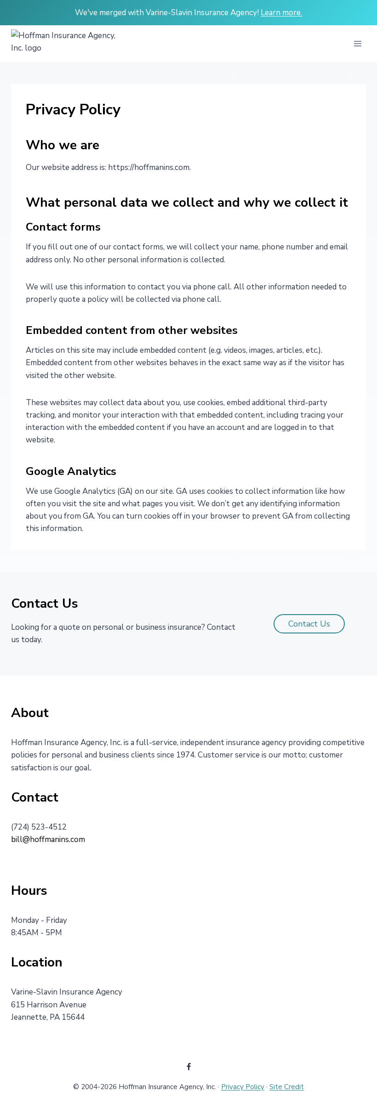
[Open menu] (357, 44)
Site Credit (286, 1086)
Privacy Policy (242, 1086)
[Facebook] (188, 1066)
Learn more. (281, 12)
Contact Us (309, 623)
